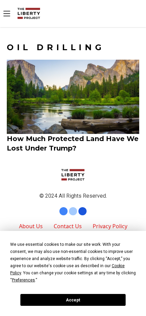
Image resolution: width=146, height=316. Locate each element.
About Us (31, 226)
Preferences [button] (23, 280)
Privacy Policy (110, 226)
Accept (73, 300)
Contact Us (68, 226)
